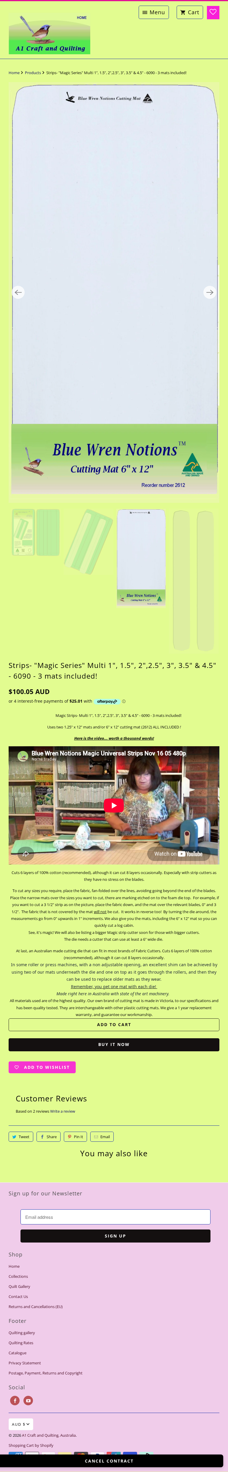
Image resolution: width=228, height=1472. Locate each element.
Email (105, 1331)
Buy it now (114, 1238)
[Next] (209, 389)
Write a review (62, 1305)
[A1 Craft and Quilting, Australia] (49, 30)
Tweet (24, 1331)
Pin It (78, 1331)
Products (33, 72)
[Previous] (18, 389)
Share (52, 1331)
